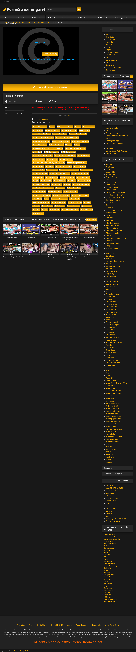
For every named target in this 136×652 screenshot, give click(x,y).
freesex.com (110, 253)
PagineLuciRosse (112, 294)
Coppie (69, 145)
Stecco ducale (111, 55)
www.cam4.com (112, 414)
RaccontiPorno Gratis (114, 342)
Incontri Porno (53, 159)
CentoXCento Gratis (61, 134)
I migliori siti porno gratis (115, 261)
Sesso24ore (110, 355)
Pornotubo (110, 332)
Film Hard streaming (52, 152)
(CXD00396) (38, 199)
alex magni (110, 493)
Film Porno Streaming (114, 230)
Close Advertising (50, 54)
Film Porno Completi (69, 152)
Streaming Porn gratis (114, 368)
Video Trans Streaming (81, 195)
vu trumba (109, 42)
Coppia (88, 202)
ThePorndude (108, 541)
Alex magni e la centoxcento (116, 519)
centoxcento (110, 485)
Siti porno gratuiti (112, 360)
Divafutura (110, 208)
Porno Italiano (52, 170)
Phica (106, 552)
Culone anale (111, 70)
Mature (108, 279)
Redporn (107, 550)
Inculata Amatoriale (113, 266)
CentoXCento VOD (57, 145)
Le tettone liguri (111, 148)
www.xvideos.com (112, 442)
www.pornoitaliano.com (114, 429)
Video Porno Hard (55, 191)
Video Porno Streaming (62, 195)
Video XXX (110, 398)
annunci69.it (110, 172)
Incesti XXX (110, 264)
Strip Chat (109, 370)
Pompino (50, 166)
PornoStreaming (53, 177)
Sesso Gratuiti (111, 350)
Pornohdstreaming (110, 566)
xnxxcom (109, 447)
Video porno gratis (40, 191)
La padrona (110, 131)
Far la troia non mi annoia (115, 146)
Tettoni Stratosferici (113, 153)
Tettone (68, 184)
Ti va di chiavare (112, 498)
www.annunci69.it (112, 409)
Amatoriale (110, 167)
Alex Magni (110, 164)
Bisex (108, 503)
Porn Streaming (81, 166)
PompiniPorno (39, 166)
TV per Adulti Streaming (82, 184)
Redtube (109, 345)
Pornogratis (110, 327)
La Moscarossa (111, 271)
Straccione (110, 65)
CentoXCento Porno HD (78, 134)
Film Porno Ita (48, 206)
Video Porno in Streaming (42, 195)
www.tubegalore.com (114, 436)
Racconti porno (111, 340)
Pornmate (107, 595)
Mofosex (107, 592)
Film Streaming (36, 18)
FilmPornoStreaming (111, 599)
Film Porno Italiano (110, 563)
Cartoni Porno (111, 182)
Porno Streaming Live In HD (60, 173)
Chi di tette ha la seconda (115, 67)
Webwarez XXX (112, 406)
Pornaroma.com (109, 535)
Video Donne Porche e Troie (116, 383)
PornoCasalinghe (112, 325)
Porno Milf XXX (111, 314)
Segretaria (110, 37)
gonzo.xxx (109, 258)
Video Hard (61, 188)
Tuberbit (107, 577)
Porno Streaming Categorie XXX (60, 18)
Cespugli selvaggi (112, 141)
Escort (108, 215)
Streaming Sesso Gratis (42, 184)
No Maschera (61, 206)
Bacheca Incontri (112, 175)
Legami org (110, 274)
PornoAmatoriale (112, 322)
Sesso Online (47, 181)
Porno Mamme (111, 312)
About (39, 101)
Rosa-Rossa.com (112, 347)
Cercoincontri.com (113, 200)
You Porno (110, 457)
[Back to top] (129, 646)
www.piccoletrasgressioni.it (116, 424)
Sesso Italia (96, 625)
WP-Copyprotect (23, 651)
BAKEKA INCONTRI (11, 23)
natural (108, 34)
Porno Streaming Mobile (81, 173)
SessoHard (110, 358)
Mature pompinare (113, 284)
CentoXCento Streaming (61, 141)
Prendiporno (110, 335)
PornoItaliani (87, 206)
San (107, 57)
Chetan (14, 651)
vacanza (109, 45)
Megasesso (110, 286)
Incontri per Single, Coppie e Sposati (118, 18)
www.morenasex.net (113, 421)
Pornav (106, 559)
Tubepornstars (109, 575)
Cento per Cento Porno (60, 199)
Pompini (109, 299)
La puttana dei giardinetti (115, 143)
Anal (47, 199)
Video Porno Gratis (113, 388)
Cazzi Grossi (110, 185)
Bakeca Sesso (111, 177)
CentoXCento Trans (41, 127)
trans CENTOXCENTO (114, 488)
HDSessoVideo (39, 159)
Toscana (37, 209)
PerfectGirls (110, 297)
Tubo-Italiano (111, 381)
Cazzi (78, 127)
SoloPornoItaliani (85, 181)
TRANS (109, 513)
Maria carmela (111, 60)
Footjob (109, 246)
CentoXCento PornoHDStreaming (68, 137)
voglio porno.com (112, 403)
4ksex (106, 570)
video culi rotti (38, 213)
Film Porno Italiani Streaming (43, 155)
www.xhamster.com (113, 439)
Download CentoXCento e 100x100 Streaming (49, 148)
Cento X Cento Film (53, 130)
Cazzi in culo (39, 130)
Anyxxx (106, 581)
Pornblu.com (108, 590)
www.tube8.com (112, 434)
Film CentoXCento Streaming (76, 148)
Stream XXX (111, 365)
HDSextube (108, 597)
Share (53, 101)
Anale (53, 127)
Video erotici (110, 386)
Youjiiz (108, 459)
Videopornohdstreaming (112, 539)
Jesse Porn (108, 561)
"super (108, 50)
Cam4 (108, 180)
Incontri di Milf (97, 18)
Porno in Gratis (39, 170)
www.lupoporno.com (113, 419)
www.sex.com (111, 431)
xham (108, 62)
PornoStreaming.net (25, 9)
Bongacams (108, 583)
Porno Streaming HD (41, 173)
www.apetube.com (113, 411)
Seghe (37, 181)
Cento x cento (111, 491)
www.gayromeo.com (113, 416)
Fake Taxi (109, 218)
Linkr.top (107, 555)
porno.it (108, 319)
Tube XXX (110, 378)
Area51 (106, 546)
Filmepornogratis (112, 233)
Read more (63, 115)
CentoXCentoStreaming (112, 537)
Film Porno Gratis (112, 225)
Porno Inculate (111, 307)
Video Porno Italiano (113, 393)
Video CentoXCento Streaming (44, 188)
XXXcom (109, 454)
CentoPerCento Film (113, 187)
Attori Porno (84, 18)
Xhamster (109, 444)
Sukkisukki (107, 568)
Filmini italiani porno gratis (116, 238)
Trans (45, 209)
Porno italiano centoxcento (70, 170)
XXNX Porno (111, 449)
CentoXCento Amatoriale (41, 202)
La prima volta (111, 501)
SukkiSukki (57, 184)
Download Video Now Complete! (51, 87)
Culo (77, 145)
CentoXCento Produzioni (42, 141)
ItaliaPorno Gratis (67, 159)
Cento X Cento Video (70, 130)
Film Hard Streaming (113, 223)
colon (108, 516)
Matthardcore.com (112, 276)
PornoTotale (110, 330)
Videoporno (110, 401)
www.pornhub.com (113, 426)
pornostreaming (44, 119)
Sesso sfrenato (60, 181)
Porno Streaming (87, 170)
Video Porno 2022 (74, 188)
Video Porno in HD (71, 191)
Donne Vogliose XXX (114, 210)
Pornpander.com (109, 601)
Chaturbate (108, 588)
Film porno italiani (112, 228)
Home (9, 18)
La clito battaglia (112, 128)
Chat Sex (109, 202)
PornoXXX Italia (84, 177)
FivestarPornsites (110, 543)
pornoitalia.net (39, 177)
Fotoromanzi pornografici (115, 251)
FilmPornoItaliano (112, 243)
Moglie (108, 289)
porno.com (110, 317)
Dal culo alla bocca (113, 521)
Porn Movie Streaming (65, 166)
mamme (109, 511)
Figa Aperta (110, 220)
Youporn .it (110, 462)
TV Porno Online (87, 209)
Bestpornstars (109, 548)
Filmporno (109, 241)
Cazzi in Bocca (89, 127)
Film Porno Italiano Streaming (66, 155)
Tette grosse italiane (113, 52)
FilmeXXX (110, 236)
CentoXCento (20, 18)
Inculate (109, 269)
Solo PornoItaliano (113, 363)
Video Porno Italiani (113, 391)
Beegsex (107, 572)
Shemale (72, 181)
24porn (106, 557)
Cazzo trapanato (112, 133)
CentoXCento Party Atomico (116, 151)
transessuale (55, 209)
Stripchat (107, 586)
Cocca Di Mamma (112, 39)
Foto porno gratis (112, 248)
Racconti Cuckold (112, 337)
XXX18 (108, 452)
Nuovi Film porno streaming (77, 163)
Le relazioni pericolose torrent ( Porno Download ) (50, 163)
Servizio (109, 47)
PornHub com (111, 302)
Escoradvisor (111, 213)
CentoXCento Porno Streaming (44, 137)
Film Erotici (38, 152)
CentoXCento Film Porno (42, 134)
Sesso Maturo (111, 353)
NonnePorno (110, 292)
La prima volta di (112, 508)
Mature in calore (112, 281)
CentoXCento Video (41, 145)
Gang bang (110, 256)
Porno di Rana (111, 304)
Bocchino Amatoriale (65, 127)
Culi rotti (36, 206)
